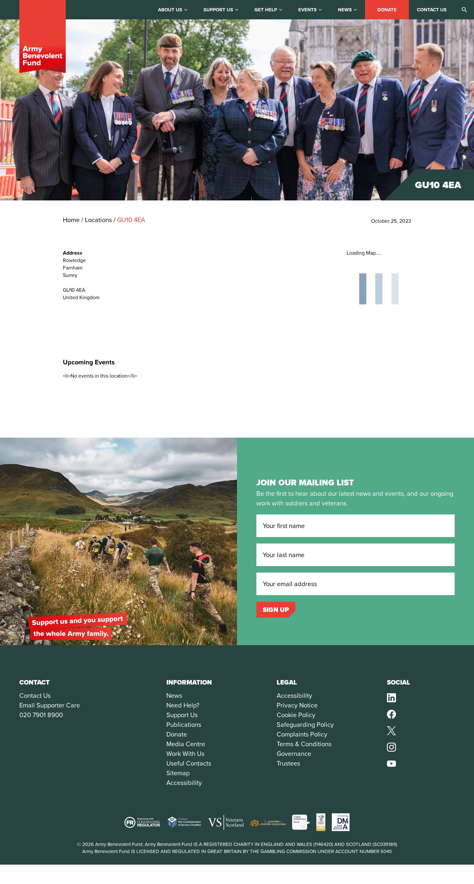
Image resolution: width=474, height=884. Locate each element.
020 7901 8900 (41, 715)
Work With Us (185, 753)
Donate (387, 9)
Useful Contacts (188, 763)
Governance (294, 753)
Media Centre (185, 744)
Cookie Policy (296, 715)
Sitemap (178, 773)
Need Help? (182, 705)
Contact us (432, 9)
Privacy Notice (297, 705)
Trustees (288, 763)
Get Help (265, 9)
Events (307, 9)
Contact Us (35, 695)
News (345, 9)
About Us (170, 9)
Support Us (182, 715)
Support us (218, 9)
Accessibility (184, 782)
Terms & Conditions (304, 744)
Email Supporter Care (49, 705)
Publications (183, 724)
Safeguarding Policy (305, 724)
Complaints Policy (302, 734)
